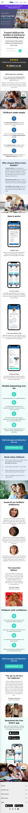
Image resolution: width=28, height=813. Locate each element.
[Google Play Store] (19, 805)
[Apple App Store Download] (9, 805)
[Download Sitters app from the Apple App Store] (14, 733)
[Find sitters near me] (20, 50)
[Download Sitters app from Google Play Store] (14, 738)
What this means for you (14, 7)
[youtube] (18, 809)
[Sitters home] (14, 2)
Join (21, 2)
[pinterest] (15, 809)
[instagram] (12, 809)
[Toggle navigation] (4, 2)
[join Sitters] (14, 18)
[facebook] (10, 809)
